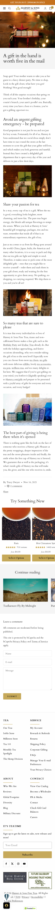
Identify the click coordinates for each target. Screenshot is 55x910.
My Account (36, 727)
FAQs (33, 755)
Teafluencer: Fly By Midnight (19, 606)
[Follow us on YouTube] (24, 864)
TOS (17, 897)
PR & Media (36, 797)
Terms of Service (40, 641)
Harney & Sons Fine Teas (24, 893)
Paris (16, 543)
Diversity (7, 802)
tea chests (34, 360)
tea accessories (44, 364)
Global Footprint (11, 797)
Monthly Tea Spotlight (9, 751)
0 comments (16, 486)
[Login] (45, 8)
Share (5, 491)
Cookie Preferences (13, 900)
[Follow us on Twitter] (12, 864)
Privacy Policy (20, 641)
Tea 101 (7, 744)
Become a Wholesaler (40, 791)
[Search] (9, 8)
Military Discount (11, 813)
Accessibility (37, 897)
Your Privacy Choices (40, 769)
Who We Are (10, 786)
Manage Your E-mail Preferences (40, 762)
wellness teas (18, 368)
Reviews (7, 791)
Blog (5, 808)
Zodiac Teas (28, 344)
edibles (26, 364)
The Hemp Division (13, 758)
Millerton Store (10, 738)
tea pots (6, 368)
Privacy (25, 897)
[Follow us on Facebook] (6, 864)
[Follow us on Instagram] (18, 864)
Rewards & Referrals (40, 733)
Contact (34, 802)
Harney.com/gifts (14, 379)
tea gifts (43, 360)
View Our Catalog (39, 786)
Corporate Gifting (39, 749)
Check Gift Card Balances (38, 809)
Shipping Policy (38, 744)
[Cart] (50, 8)
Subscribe (27, 854)
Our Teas (7, 727)
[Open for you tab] (6, 905)
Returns (34, 738)
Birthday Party (10, 344)
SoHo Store (8, 733)
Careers (33, 817)
